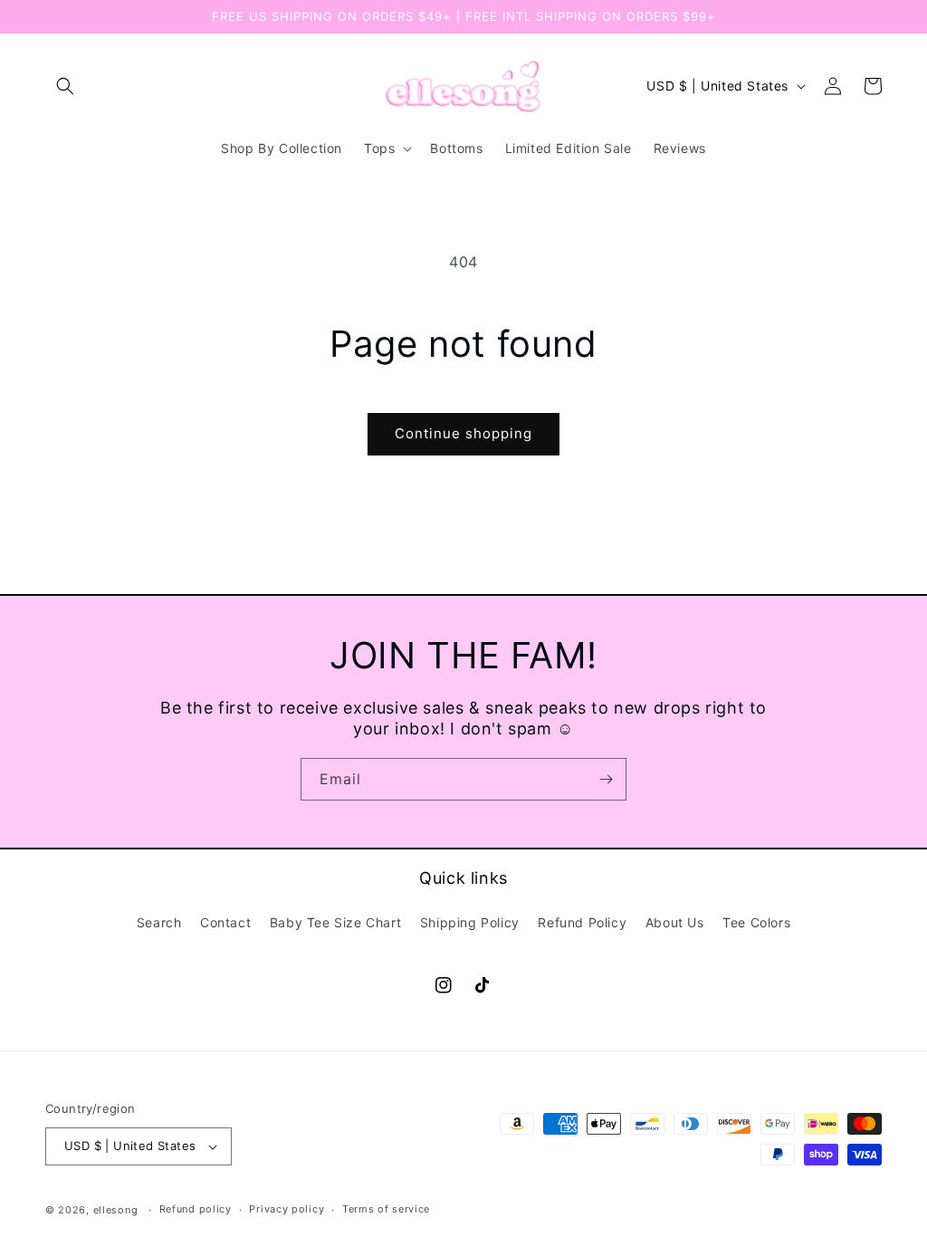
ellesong (116, 1209)
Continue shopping (463, 433)
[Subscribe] (606, 779)
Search (159, 922)
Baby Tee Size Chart (335, 922)
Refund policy (195, 1209)
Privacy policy (286, 1209)
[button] (65, 86)
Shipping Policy (470, 922)
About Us (674, 922)
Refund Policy (582, 922)
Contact (225, 922)
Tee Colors (756, 922)
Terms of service (386, 1209)
